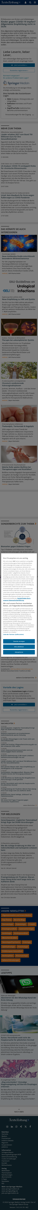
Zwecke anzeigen (19, 641)
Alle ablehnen (19, 647)
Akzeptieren (19, 652)
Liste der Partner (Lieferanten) (13, 634)
